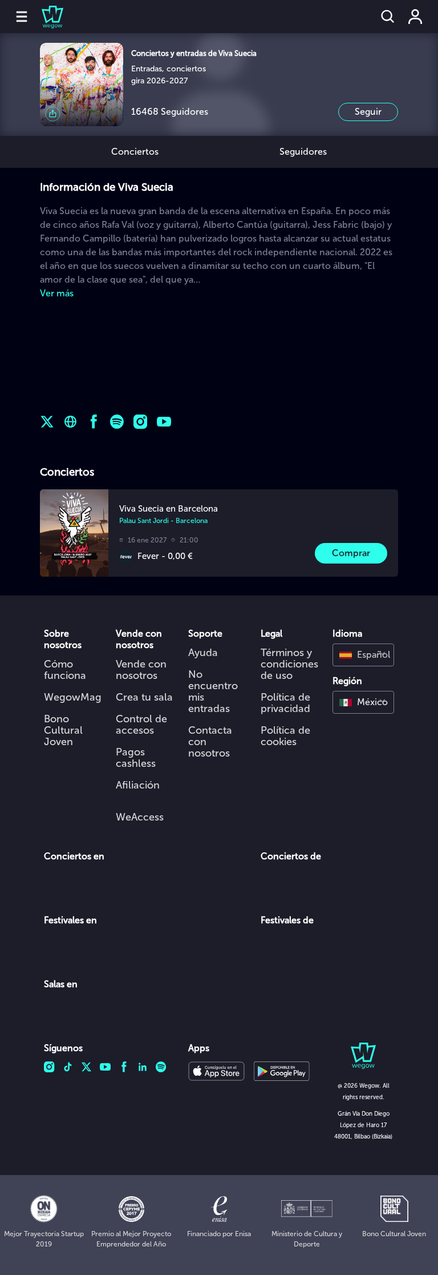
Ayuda (203, 652)
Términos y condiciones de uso (289, 664)
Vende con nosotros (141, 669)
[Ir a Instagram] (140, 422)
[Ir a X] (47, 422)
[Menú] (21, 17)
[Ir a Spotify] (117, 422)
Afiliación (138, 785)
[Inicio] (45, 17)
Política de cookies (285, 736)
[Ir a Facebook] (94, 422)
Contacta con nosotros (210, 742)
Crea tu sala (144, 697)
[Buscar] (388, 17)
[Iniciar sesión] (415, 17)
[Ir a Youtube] (164, 422)
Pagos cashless (136, 757)
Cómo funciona (65, 669)
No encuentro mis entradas (213, 691)
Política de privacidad (285, 702)
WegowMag (73, 697)
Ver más (57, 293)
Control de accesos (141, 724)
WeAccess (140, 817)
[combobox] (363, 655)
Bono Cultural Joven (63, 730)
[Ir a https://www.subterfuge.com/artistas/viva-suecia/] (70, 422)
